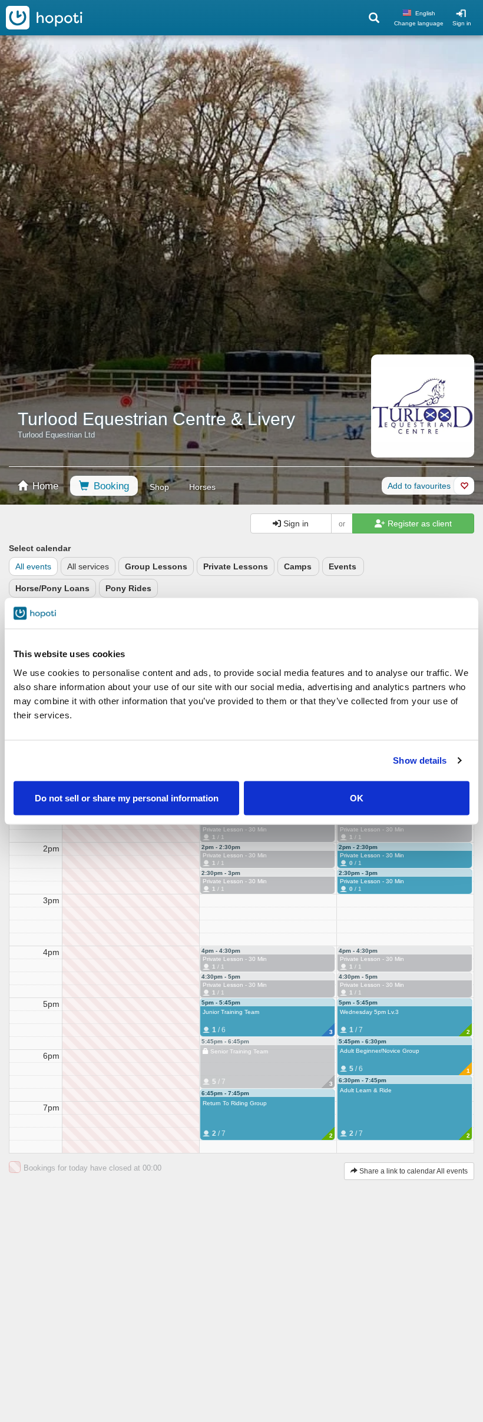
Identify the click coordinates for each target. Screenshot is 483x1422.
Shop (159, 487)
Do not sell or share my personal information (127, 798)
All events (33, 566)
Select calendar (40, 548)
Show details (419, 760)
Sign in (461, 23)
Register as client (418, 523)
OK (356, 798)
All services (88, 566)
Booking (110, 486)
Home (43, 486)
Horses (202, 487)
